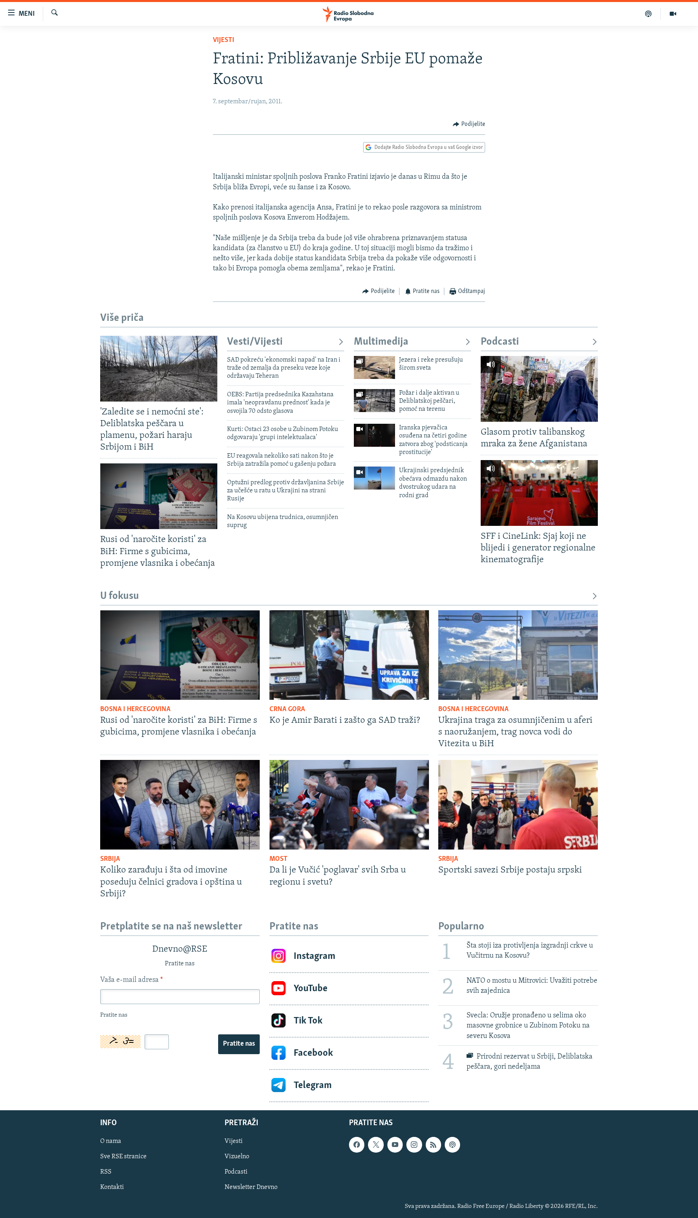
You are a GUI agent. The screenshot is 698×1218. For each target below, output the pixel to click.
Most (278, 859)
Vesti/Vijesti (255, 342)
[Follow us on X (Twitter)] (375, 1144)
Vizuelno (237, 1156)
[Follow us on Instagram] (414, 1144)
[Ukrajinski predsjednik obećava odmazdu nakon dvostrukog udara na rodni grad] (374, 478)
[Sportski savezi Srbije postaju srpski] (518, 805)
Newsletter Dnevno (251, 1187)
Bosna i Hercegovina (135, 709)
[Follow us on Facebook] (356, 1144)
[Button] (469, 124)
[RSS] (433, 1144)
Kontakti (112, 1187)
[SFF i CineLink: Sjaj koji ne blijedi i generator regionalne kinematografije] (539, 493)
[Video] (673, 13)
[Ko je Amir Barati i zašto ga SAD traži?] (349, 655)
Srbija (110, 859)
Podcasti (500, 342)
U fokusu (119, 596)
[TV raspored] (452, 1144)
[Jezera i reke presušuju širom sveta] (374, 367)
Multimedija (381, 342)
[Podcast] (648, 13)
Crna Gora (287, 709)
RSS (105, 1172)
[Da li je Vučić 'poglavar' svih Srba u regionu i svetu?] (349, 805)
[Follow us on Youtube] (395, 1144)
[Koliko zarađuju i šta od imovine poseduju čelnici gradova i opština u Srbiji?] (180, 805)
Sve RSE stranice (123, 1156)
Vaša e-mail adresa (131, 980)
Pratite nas (239, 1044)
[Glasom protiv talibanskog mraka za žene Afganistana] (539, 389)
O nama (110, 1141)
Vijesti (223, 40)
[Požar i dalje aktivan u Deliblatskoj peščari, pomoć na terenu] (374, 400)
